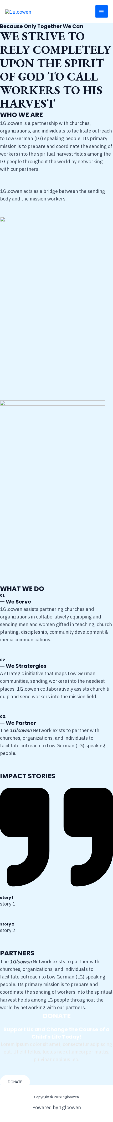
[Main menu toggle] (101, 11)
